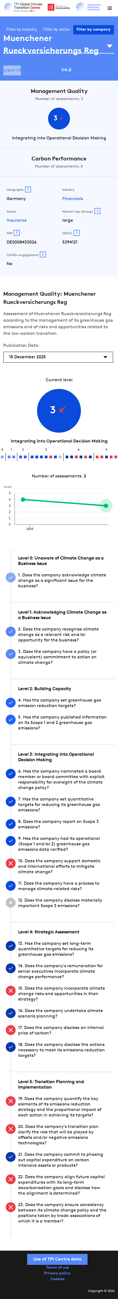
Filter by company (94, 30)
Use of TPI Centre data (57, 1259)
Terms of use (57, 1268)
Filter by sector (56, 30)
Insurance (17, 220)
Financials (72, 199)
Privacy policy (57, 1273)
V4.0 (66, 70)
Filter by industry (22, 30)
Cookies (57, 1279)
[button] (110, 8)
